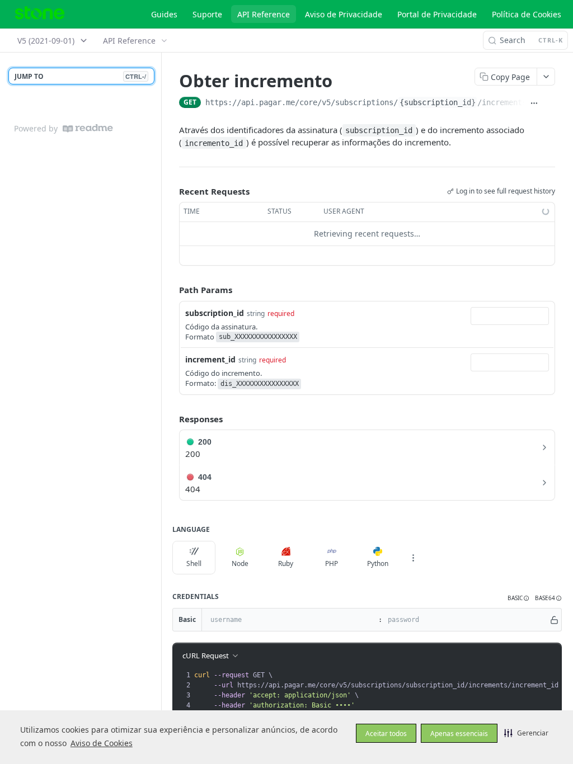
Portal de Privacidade (437, 14)
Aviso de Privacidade (343, 14)
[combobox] (510, 316)
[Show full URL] (534, 103)
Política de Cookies (526, 14)
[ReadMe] (88, 128)
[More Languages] (413, 557)
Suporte (207, 14)
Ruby (285, 563)
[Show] (554, 619)
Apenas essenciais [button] (459, 733)
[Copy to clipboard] (549, 103)
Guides (164, 14)
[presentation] (380, 690)
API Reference (263, 14)
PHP (331, 563)
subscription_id (214, 313)
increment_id (210, 359)
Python (377, 563)
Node (240, 563)
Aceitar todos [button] (386, 733)
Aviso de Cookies (102, 743)
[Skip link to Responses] (171, 419)
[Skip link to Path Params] (171, 289)
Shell (193, 563)
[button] (526, 733)
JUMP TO (80, 76)
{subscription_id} (438, 102)
